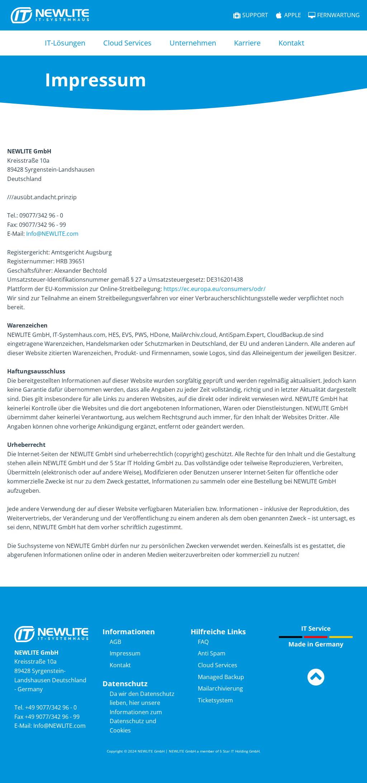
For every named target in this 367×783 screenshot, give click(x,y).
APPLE (292, 15)
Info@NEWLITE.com (52, 234)
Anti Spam (211, 653)
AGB (115, 642)
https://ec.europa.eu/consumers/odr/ (214, 289)
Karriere (247, 43)
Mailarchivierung (220, 688)
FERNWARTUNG (338, 15)
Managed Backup (221, 677)
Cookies (120, 730)
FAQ (203, 642)
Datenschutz (127, 721)
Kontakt (291, 43)
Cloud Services (127, 43)
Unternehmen (193, 43)
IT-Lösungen (65, 43)
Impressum (125, 653)
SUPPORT (255, 15)
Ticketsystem (215, 700)
